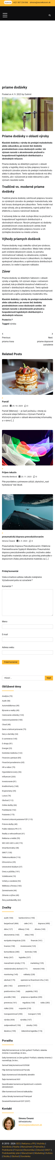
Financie (18, 1150)
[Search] (50, 15)
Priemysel (28, 1096)
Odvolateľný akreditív (26, 1075)
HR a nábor (6, 767)
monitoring (11, 974)
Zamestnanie (7, 890)
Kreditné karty (8, 786)
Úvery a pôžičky (8, 871)
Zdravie (39, 1150)
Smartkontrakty (8, 848)
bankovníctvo (27, 918)
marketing (37, 963)
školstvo (10, 1031)
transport (34, 1014)
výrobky (26, 1020)
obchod (9, 980)
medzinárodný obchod (16, 969)
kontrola (31, 952)
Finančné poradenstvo (11, 762)
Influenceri (6, 777)
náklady (29, 974)
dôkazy (23, 929)
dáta (8, 929)
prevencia (10, 1003)
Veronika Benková (9, 477)
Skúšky (6, 1156)
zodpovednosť (12, 1025)
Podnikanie (6, 810)
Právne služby (8, 824)
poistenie (24, 986)
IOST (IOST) (25, 1101)
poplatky (32, 991)
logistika (25, 957)
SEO (18, 1143)
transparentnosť (13, 1014)
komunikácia (11, 952)
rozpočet (25, 1008)
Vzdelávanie (7, 876)
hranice (9, 946)
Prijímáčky (39, 1146)
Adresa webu (8, 647)
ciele (28, 923)
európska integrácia (14, 940)
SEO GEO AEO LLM (10, 843)
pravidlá (10, 997)
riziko (45, 1003)
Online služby (7, 805)
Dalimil (28, 94)
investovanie (28, 946)
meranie (39, 969)
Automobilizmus (8, 706)
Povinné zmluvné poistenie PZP (15, 819)
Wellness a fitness (9, 886)
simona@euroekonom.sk (30, 1125)
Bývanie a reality (8, 710)
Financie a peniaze (9, 758)
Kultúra (49, 1153)
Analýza (5, 696)
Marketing (39, 1153)
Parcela (26, 1070)
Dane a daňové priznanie (12, 729)
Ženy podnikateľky (9, 900)
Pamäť (5, 401)
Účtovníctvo (7, 862)
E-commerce (7, 739)
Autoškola (6, 1146)
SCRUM (26, 1065)
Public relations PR (9, 829)
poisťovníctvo (12, 991)
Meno (4, 621)
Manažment (26, 1146)
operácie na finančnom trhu (34, 980)
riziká (8, 1008)
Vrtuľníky (40, 1143)
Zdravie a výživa (8, 895)
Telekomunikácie (9, 857)
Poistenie (6, 815)
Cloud (4, 724)
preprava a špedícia (31, 997)
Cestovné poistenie (10, 720)
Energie (5, 748)
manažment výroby (14, 963)
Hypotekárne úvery (10, 772)
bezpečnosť (11, 923)
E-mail (5, 634)
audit (8, 918)
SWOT (4, 852)
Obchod (5, 800)
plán (8, 986)
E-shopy (5, 743)
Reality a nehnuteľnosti (11, 834)
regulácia (28, 1003)
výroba (13, 324)
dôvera (40, 929)
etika (29, 935)
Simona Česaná (8, 541)
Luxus (4, 796)
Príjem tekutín (9, 472)
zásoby (31, 1025)
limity (8, 957)
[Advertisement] (27, 49)
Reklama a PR (28, 1143)
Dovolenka (25, 1156)
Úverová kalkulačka (24, 1092)
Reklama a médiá (9, 838)
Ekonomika (29, 1150)
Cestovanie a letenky (10, 715)
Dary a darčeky (8, 734)
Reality (16, 1146)
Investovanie (7, 781)
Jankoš (5, 406)
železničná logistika (31, 1031)
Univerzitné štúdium (10, 867)
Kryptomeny (7, 791)
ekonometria (11, 935)
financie (36, 940)
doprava (44, 923)
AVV (19, 1079)
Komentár (7, 586)
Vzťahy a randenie (9, 881)
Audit (4, 701)
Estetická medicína (9, 753)
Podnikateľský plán (11, 1153)
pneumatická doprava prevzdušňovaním (23, 536)
